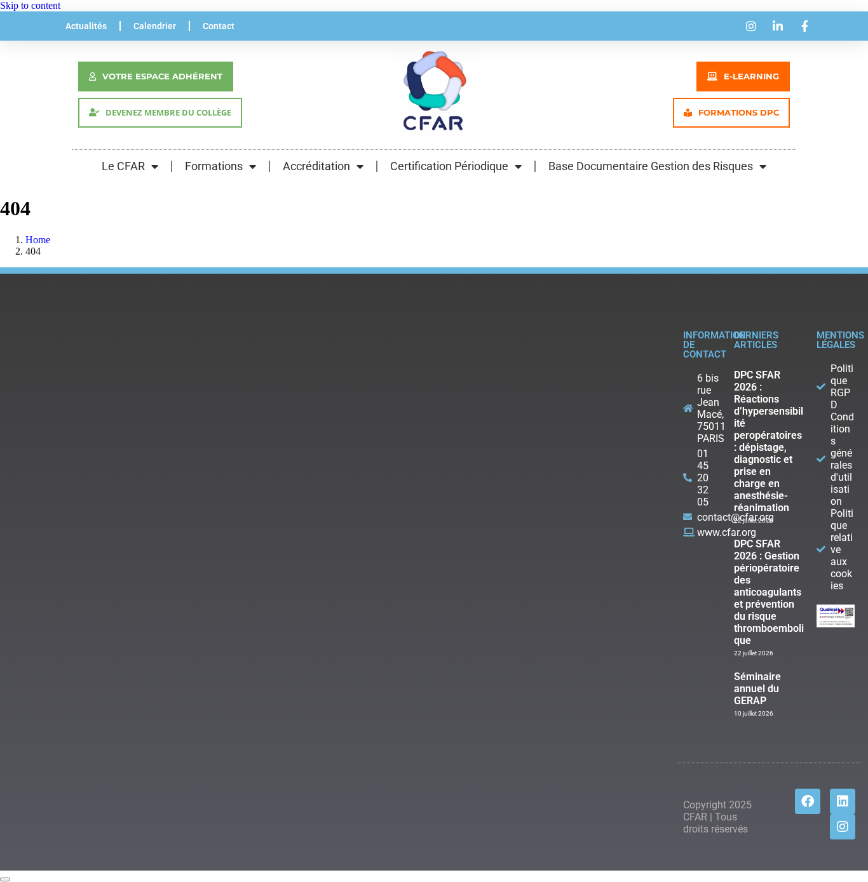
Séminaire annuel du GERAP (757, 689)
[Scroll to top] (5, 879)
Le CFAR (123, 166)
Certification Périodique (449, 166)
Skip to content (30, 5)
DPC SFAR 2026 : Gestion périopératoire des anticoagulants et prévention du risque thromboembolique (769, 592)
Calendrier (154, 26)
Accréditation (316, 166)
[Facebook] (807, 801)
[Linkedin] (842, 801)
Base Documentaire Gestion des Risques (650, 166)
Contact (218, 26)
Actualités (86, 26)
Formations (214, 166)
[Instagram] (842, 826)
